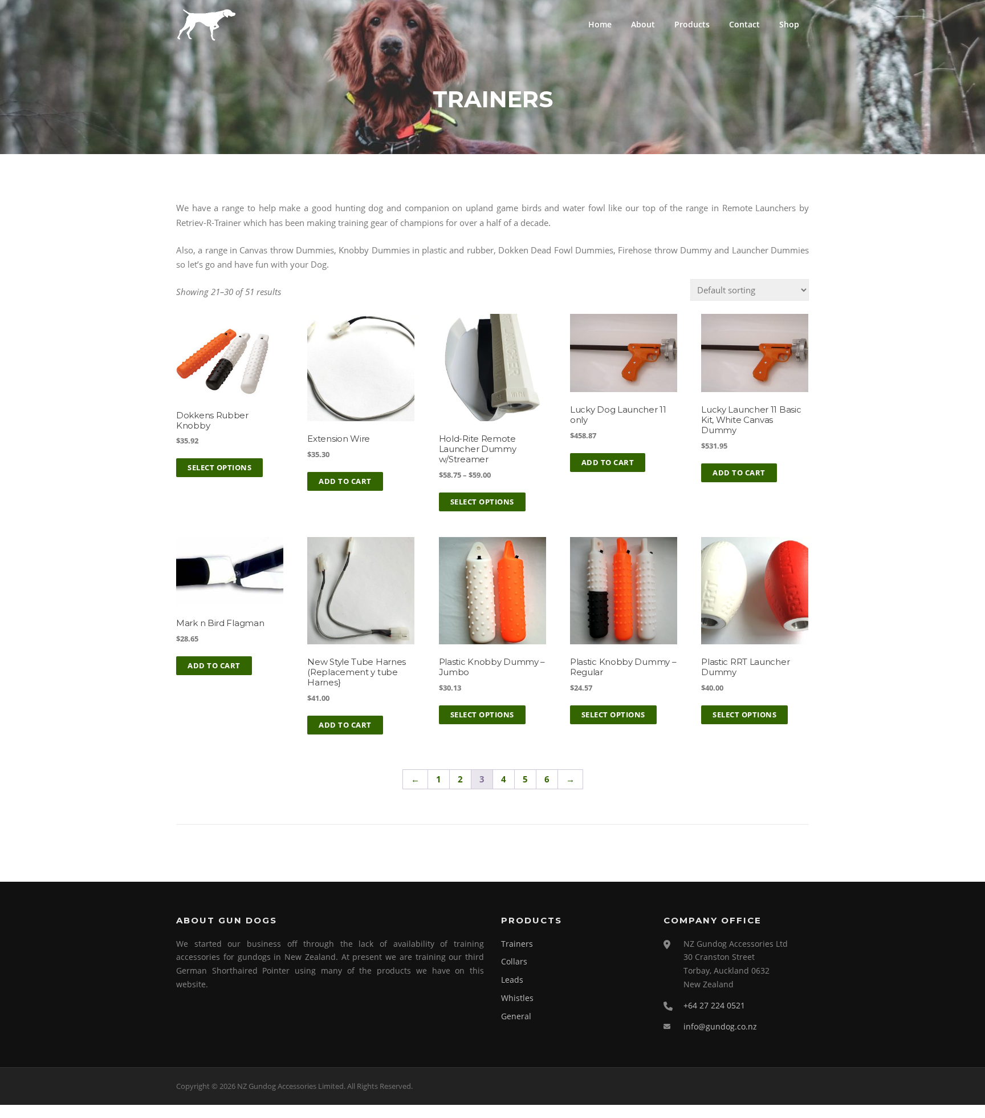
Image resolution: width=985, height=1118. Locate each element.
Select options (219, 467)
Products (692, 24)
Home (600, 24)
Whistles (517, 997)
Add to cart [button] (345, 481)
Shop (789, 24)
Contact (744, 24)
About (643, 24)
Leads (512, 979)
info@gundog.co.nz (720, 1026)
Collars (514, 961)
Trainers (517, 943)
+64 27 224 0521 (714, 1005)
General (516, 1016)
